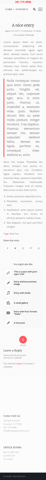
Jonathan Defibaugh (25, 35)
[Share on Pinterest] (31, 248)
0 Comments (26, 31)
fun (17, 233)
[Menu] (39, 9)
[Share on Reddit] (38, 248)
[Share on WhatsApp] (23, 248)
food (12, 233)
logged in (20, 363)
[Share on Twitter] (15, 248)
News (38, 31)
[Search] (33, 9)
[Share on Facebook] (7, 248)
